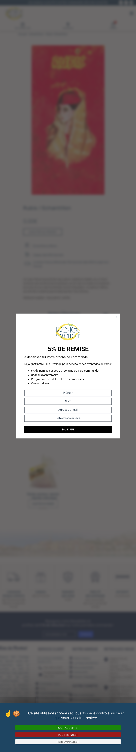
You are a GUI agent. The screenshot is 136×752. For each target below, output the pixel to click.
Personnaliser (68, 742)
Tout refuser (68, 735)
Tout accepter (67, 728)
